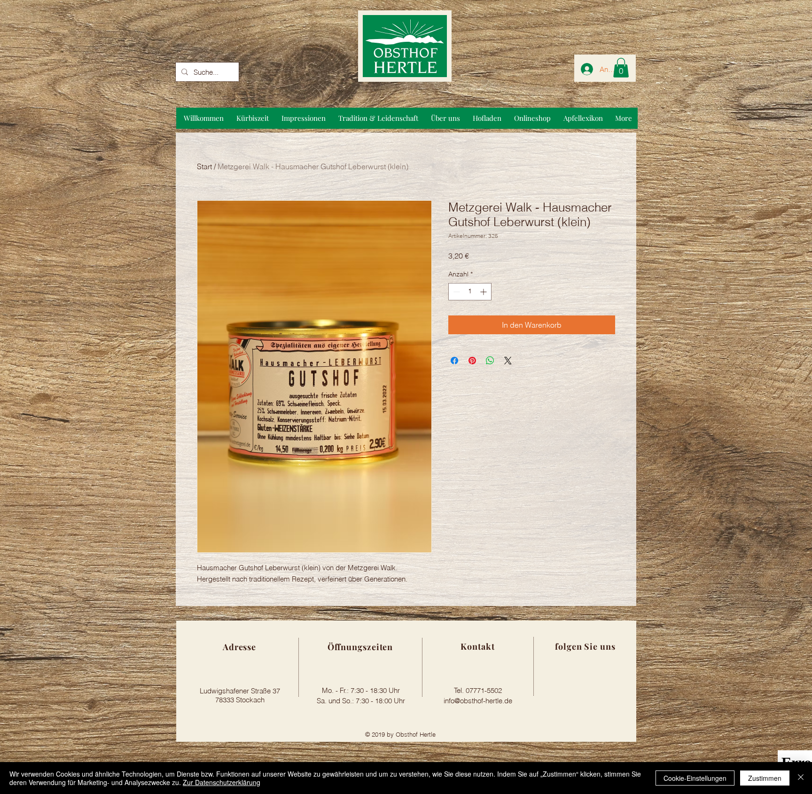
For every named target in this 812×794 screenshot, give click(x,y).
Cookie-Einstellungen (695, 778)
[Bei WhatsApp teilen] (490, 360)
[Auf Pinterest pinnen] (472, 360)
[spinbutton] (469, 291)
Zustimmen (764, 778)
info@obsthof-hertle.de (478, 700)
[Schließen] (800, 778)
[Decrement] (455, 291)
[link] (621, 68)
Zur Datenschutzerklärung (221, 782)
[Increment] (484, 291)
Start (204, 166)
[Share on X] (508, 360)
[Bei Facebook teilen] (454, 360)
